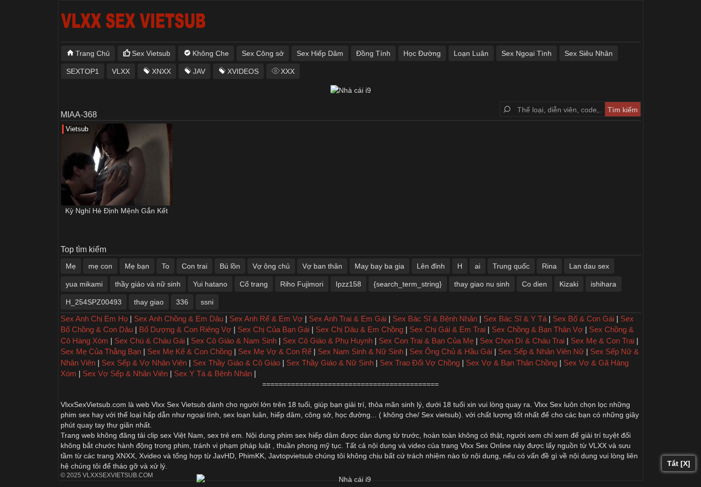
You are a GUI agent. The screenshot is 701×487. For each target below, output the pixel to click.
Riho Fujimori (301, 284)
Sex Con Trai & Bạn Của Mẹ (426, 340)
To (165, 266)
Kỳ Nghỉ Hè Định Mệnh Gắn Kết (116, 211)
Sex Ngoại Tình (526, 53)
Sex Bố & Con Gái (583, 318)
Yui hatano (210, 284)
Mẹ (71, 266)
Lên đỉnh (431, 266)
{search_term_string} (408, 284)
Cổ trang (254, 284)
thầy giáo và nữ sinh (148, 284)
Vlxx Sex (548, 404)
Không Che (210, 53)
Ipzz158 (348, 284)
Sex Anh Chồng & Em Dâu (178, 318)
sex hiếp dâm (317, 435)
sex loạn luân (244, 415)
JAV (199, 71)
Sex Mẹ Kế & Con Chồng (189, 351)
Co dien (534, 284)
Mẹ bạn (137, 266)
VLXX (121, 71)
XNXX (161, 71)
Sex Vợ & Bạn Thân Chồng (511, 362)
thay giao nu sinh (482, 284)
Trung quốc (511, 266)
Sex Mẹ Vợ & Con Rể (274, 351)
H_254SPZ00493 (94, 302)
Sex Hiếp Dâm (320, 53)
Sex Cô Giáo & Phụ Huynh (328, 340)
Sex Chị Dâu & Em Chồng (359, 329)
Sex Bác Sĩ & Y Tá (515, 318)
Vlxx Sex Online (485, 445)
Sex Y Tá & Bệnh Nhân (213, 373)
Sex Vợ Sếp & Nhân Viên (125, 373)
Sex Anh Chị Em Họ (94, 318)
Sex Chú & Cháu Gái (149, 340)
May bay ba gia (379, 266)
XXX (288, 71)
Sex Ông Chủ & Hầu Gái (451, 351)
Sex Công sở (263, 53)
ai (477, 266)
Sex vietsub (439, 415)
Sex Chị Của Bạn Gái (273, 329)
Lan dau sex (589, 266)
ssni (207, 302)
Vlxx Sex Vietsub (178, 404)
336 (182, 302)
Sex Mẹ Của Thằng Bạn (101, 351)
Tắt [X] (678, 463)
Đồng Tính (373, 53)
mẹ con (100, 266)
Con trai (194, 266)
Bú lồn (230, 266)
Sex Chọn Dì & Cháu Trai (522, 340)
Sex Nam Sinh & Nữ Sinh (360, 351)
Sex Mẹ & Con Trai (602, 340)
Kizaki (568, 284)
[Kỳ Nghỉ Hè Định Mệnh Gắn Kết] (117, 165)
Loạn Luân (471, 53)
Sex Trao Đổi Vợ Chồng (420, 362)
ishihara (603, 284)
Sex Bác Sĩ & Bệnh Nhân (435, 318)
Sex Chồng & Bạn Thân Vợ (537, 329)
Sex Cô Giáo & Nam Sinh (234, 340)
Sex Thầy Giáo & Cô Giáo (236, 362)
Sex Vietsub (151, 53)
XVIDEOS (243, 71)
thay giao (149, 302)
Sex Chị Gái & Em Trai (447, 329)
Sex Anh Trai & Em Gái (347, 318)
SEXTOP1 (82, 71)
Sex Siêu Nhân (588, 53)
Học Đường (422, 53)
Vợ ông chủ (271, 266)
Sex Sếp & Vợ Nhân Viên (144, 362)
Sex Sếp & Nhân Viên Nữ (541, 351)
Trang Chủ (92, 53)
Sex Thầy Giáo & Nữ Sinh (330, 362)
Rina (549, 266)
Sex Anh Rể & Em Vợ (266, 318)
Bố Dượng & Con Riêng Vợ (185, 329)
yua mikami (84, 284)
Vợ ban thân (322, 266)
